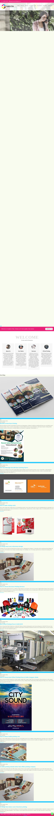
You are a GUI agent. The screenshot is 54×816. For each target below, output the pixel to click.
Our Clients (31, 5)
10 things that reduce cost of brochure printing (13, 807)
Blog (35, 5)
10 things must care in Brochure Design (11, 546)
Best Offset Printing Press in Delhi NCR (11, 624)
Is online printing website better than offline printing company (17, 766)
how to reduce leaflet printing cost (10, 736)
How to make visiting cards (8, 505)
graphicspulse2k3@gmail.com (15, 1)
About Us (22, 5)
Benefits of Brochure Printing (8, 423)
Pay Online (45, 5)
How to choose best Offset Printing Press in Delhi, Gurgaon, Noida (19, 677)
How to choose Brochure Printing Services (12, 586)
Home (18, 5)
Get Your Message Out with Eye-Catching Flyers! (14, 467)
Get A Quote (39, 5)
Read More (2, 429)
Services (26, 5)
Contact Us (50, 5)
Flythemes (25, 815)
